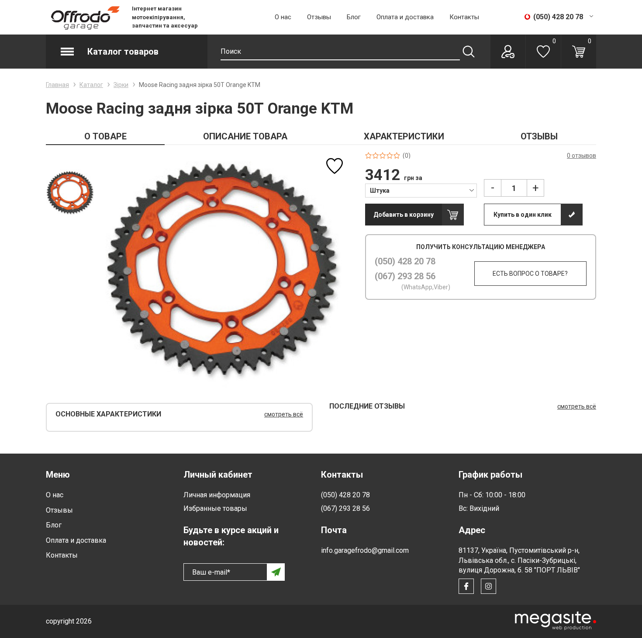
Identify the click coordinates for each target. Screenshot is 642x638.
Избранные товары (215, 508)
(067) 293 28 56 (405, 276)
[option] (70, 192)
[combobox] (421, 190)
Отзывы (319, 17)
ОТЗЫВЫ (539, 136)
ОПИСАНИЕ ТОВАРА (245, 136)
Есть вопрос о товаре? (530, 273)
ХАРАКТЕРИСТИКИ (404, 136)
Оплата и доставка (405, 17)
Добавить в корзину (403, 214)
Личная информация (216, 495)
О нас (283, 17)
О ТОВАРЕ (105, 136)
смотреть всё (283, 414)
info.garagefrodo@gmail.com (365, 550)
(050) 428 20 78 (405, 261)
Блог (354, 17)
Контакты (464, 17)
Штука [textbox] (380, 190)
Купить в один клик (523, 214)
